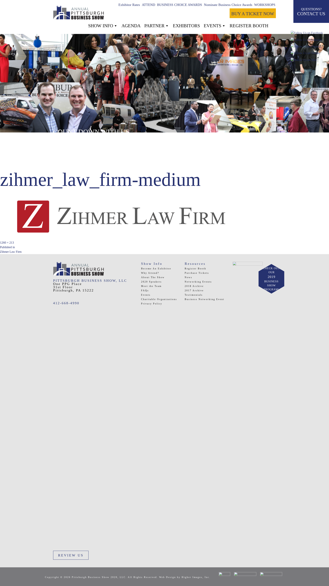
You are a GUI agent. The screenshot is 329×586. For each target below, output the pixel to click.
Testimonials (194, 295)
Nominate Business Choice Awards (228, 5)
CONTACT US (311, 11)
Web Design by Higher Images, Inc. (184, 577)
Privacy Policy (151, 303)
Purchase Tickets (197, 273)
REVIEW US (71, 555)
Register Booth (195, 268)
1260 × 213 (7, 242)
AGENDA (131, 25)
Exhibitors (186, 25)
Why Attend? (150, 273)
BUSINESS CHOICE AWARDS (179, 5)
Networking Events (198, 281)
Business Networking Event (204, 299)
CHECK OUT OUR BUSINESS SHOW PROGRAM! (271, 279)
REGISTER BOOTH (249, 25)
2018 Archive (194, 286)
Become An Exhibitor (156, 268)
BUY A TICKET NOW (252, 13)
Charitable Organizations (159, 299)
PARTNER (154, 25)
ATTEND (148, 5)
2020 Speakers (151, 281)
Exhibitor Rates (129, 5)
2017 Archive (194, 290)
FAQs (145, 290)
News (188, 277)
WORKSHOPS (264, 5)
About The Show (153, 277)
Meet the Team (151, 286)
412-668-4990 (66, 303)
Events (212, 25)
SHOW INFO (100, 25)
